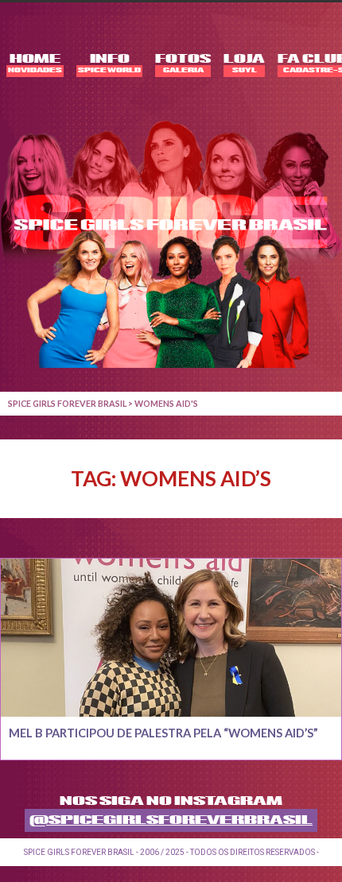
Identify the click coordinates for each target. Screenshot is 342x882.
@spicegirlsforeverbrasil (171, 820)
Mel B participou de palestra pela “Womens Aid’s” (163, 733)
